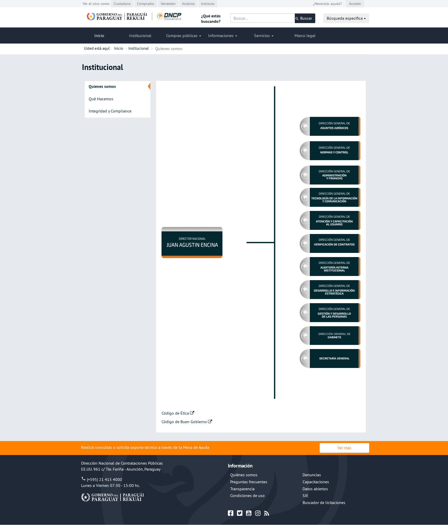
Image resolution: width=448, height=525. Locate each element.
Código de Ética (176, 413)
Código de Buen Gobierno (185, 421)
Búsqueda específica (345, 18)
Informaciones (221, 35)
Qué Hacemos (101, 98)
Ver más (344, 447)
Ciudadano (122, 3)
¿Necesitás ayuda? (327, 3)
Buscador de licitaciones (324, 502)
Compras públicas (182, 35)
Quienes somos (102, 86)
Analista (188, 3)
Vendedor (168, 3)
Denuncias (312, 474)
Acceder (355, 3)
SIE (306, 495)
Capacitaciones (316, 481)
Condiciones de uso (247, 495)
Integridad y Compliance (110, 110)
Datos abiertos (315, 488)
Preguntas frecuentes (248, 481)
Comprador (146, 3)
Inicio (99, 35)
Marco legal (305, 35)
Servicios (262, 35)
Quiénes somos (243, 474)
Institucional (140, 35)
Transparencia (242, 488)
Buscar (305, 18)
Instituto (208, 3)
